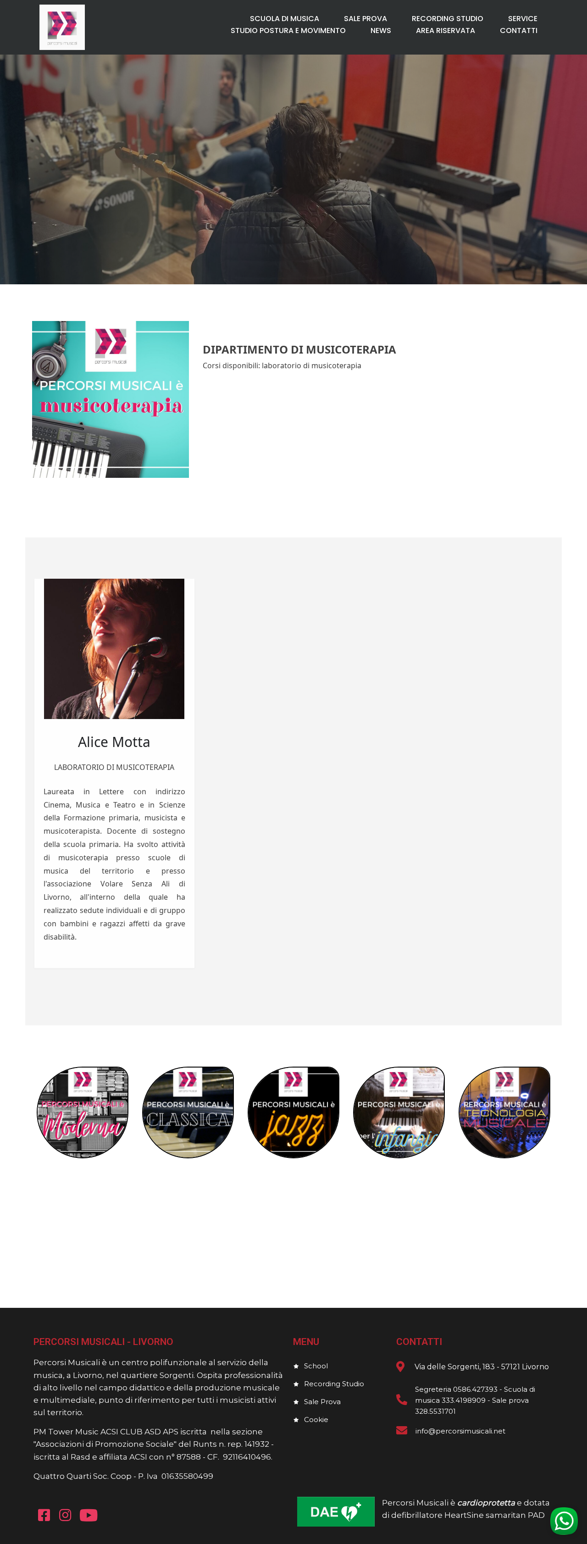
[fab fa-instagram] (65, 1515)
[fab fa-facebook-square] (44, 1515)
